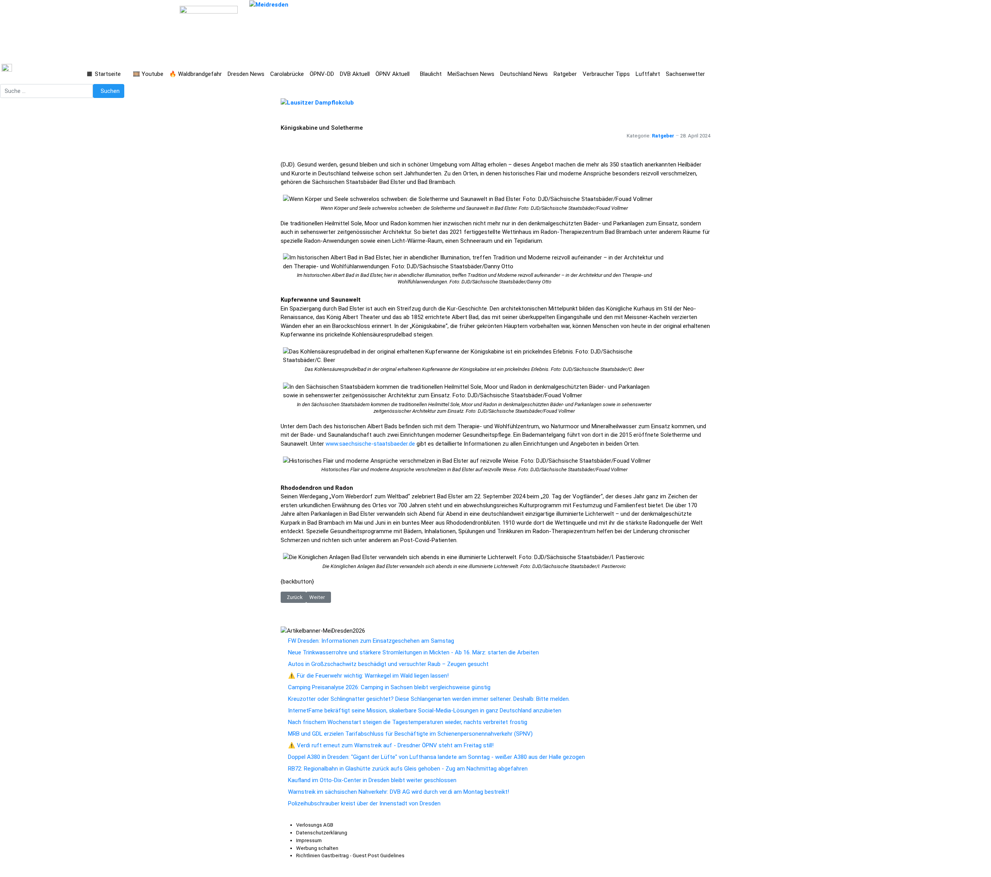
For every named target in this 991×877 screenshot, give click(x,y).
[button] (106, 74)
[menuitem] (314, 825)
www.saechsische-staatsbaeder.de (370, 443)
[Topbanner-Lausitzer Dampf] (317, 102)
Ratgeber (663, 136)
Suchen (110, 91)
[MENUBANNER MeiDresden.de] (268, 4)
